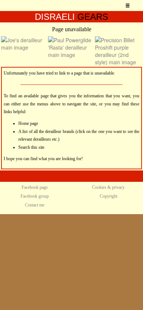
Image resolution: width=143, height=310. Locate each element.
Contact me (34, 205)
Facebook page (35, 187)
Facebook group (35, 196)
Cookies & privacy (108, 187)
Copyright (108, 196)
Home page (28, 123)
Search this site (31, 147)
